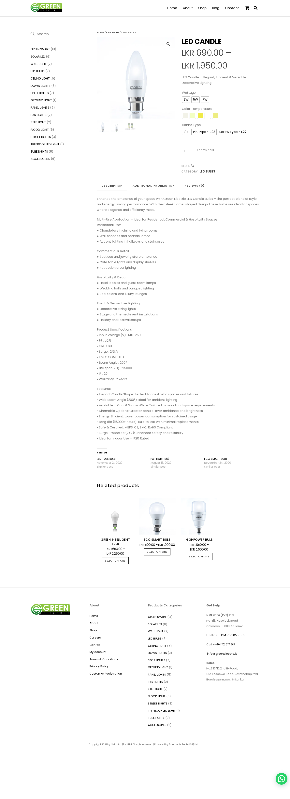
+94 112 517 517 (225, 644)
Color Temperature (197, 109)
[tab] (112, 186)
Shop (202, 8)
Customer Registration (106, 674)
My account (98, 652)
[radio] (186, 100)
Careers (95, 638)
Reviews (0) (195, 186)
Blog (215, 8)
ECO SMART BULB (215, 459)
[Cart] (247, 8)
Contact (232, 8)
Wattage (189, 92)
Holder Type (191, 125)
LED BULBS (112, 32)
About (188, 8)
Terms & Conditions (104, 659)
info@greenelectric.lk (221, 654)
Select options (115, 560)
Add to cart (206, 150)
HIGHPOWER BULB (199, 539)
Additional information (154, 186)
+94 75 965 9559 (233, 635)
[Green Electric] (46, 10)
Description (112, 186)
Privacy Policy (99, 666)
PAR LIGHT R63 (160, 459)
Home (172, 8)
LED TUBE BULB (106, 459)
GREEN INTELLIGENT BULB (115, 541)
